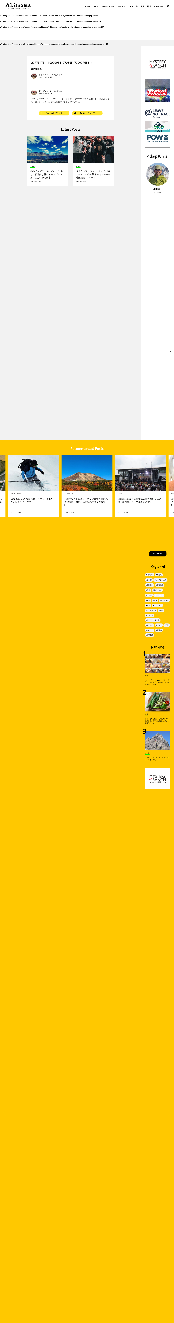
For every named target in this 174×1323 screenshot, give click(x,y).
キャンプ (121, 6)
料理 (149, 6)
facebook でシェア (54, 113)
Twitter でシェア (87, 113)
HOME (87, 6)
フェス (130, 6)
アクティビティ (108, 6)
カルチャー (158, 6)
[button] (145, 351)
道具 (142, 6)
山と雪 (96, 6)
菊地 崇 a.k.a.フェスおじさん (51, 75)
